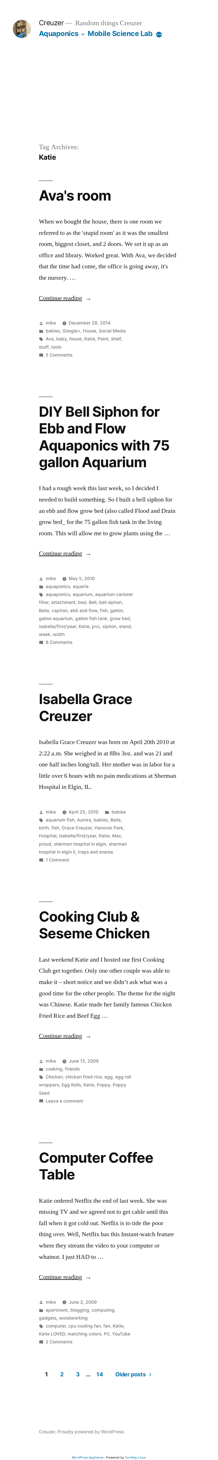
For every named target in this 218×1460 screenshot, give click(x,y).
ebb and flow (83, 610)
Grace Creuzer (77, 828)
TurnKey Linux (135, 1457)
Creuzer (51, 22)
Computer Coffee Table (96, 1166)
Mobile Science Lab (120, 33)
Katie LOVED (52, 1334)
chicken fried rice (83, 1077)
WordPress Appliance (87, 1457)
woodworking (73, 1318)
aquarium (83, 594)
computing (103, 1310)
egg (108, 1077)
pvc (96, 626)
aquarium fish (60, 820)
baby (61, 339)
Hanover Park (109, 828)
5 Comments (59, 355)
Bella (44, 610)
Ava (50, 339)
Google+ (71, 331)
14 (100, 1374)
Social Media (112, 331)
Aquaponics (59, 33)
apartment (57, 1310)
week (44, 634)
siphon (109, 626)
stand (125, 626)
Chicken (54, 1077)
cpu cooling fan (84, 1326)
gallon (116, 610)
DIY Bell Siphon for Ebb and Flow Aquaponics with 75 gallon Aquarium (104, 437)
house (75, 339)
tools (56, 347)
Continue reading (65, 298)
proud (45, 844)
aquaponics (58, 586)
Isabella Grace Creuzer (85, 707)
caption (60, 610)
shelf (116, 339)
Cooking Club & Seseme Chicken (94, 925)
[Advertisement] (109, 99)
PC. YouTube (117, 1334)
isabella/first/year (57, 626)
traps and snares (95, 852)
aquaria (81, 586)
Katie (89, 339)
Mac (116, 836)
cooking (54, 1069)
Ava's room (75, 195)
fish (104, 610)
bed (82, 602)
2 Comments (59, 1342)
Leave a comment (64, 1101)
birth (44, 828)
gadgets (47, 1318)
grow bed (120, 618)
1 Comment (57, 860)
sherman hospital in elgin (80, 844)
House (89, 331)
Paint (103, 339)
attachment (63, 602)
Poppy (103, 1085)
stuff (44, 347)
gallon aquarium (56, 618)
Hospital (47, 836)
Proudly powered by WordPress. (91, 1431)
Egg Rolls (71, 1085)
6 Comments (59, 642)
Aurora (84, 820)
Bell (93, 602)
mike (51, 323)
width (59, 634)
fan (106, 1326)
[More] (159, 34)
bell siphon (110, 602)
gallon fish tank (91, 618)
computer (56, 1326)
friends (72, 1069)
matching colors (84, 1334)
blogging (79, 1310)
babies (53, 331)
